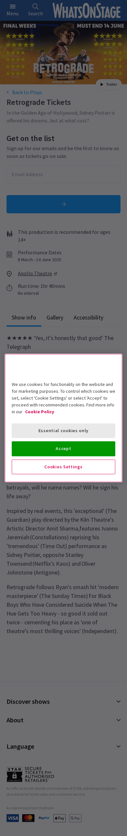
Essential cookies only (63, 430)
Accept (63, 448)
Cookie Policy (39, 412)
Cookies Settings (63, 467)
